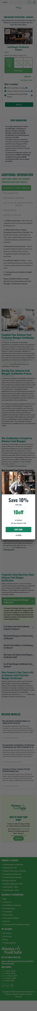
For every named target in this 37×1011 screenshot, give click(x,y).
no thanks (18, 535)
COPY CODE (18, 529)
